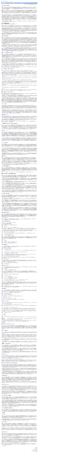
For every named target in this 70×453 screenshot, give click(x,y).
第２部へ (36, 447)
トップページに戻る (35, 451)
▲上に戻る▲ (36, 448)
